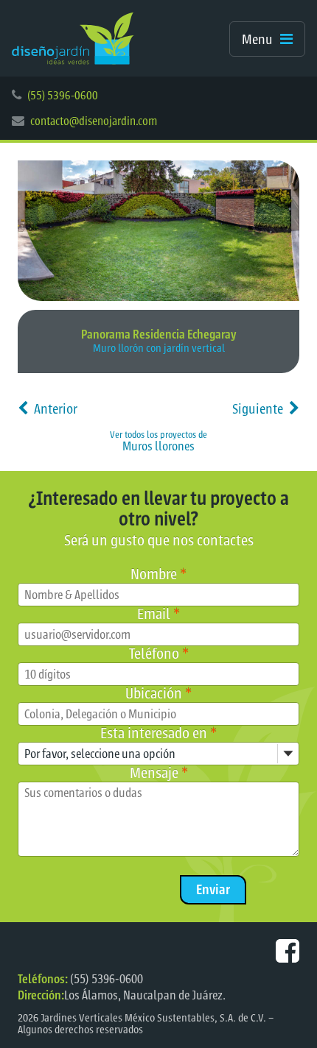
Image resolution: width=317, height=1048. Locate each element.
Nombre (158, 574)
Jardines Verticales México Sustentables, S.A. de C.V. (153, 1018)
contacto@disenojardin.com (93, 121)
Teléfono (159, 654)
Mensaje (159, 773)
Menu (257, 40)
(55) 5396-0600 (62, 95)
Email (158, 614)
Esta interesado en (158, 733)
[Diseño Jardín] (73, 38)
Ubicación (158, 694)
